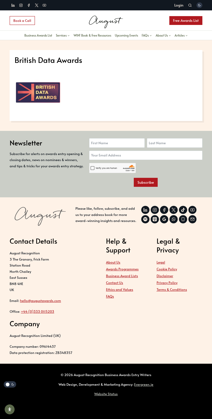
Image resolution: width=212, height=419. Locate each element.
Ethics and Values (119, 289)
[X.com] (36, 5)
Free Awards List (186, 20)
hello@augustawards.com (40, 300)
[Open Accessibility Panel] (10, 409)
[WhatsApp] (173, 219)
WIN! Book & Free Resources (92, 35)
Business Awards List (38, 35)
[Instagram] (21, 5)
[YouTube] (44, 5)
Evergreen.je (143, 384)
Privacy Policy (167, 282)
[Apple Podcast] (155, 219)
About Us (113, 262)
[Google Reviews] (164, 219)
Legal (161, 262)
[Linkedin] (13, 5)
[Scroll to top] (202, 400)
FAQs (110, 296)
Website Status (106, 393)
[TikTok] (183, 210)
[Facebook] (28, 5)
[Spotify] (145, 219)
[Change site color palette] (199, 5)
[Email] (192, 219)
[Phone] (183, 219)
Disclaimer (165, 275)
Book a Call (22, 20)
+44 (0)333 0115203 (37, 311)
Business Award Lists (122, 275)
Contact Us (114, 282)
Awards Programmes (122, 269)
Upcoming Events (126, 35)
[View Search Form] (190, 5)
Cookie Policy (167, 269)
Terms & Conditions (172, 289)
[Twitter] (173, 210)
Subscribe (146, 182)
